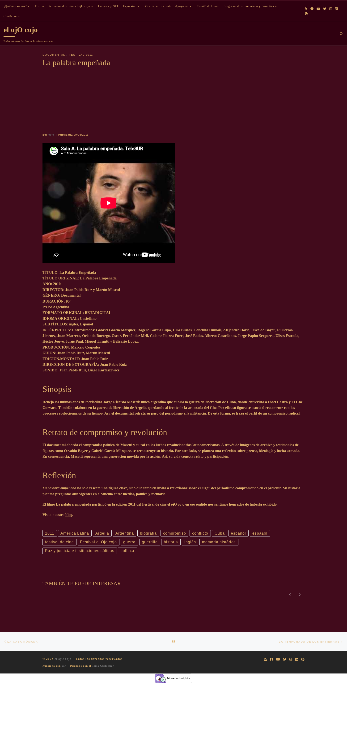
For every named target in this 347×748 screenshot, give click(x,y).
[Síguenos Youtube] (318, 9)
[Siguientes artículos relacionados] (300, 594)
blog (68, 515)
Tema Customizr (103, 665)
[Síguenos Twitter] (324, 9)
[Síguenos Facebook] (311, 9)
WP (64, 665)
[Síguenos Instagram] (330, 9)
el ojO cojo (63, 659)
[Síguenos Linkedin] (336, 9)
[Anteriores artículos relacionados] (289, 594)
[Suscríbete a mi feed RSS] (306, 9)
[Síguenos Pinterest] (306, 14)
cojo (51, 134)
